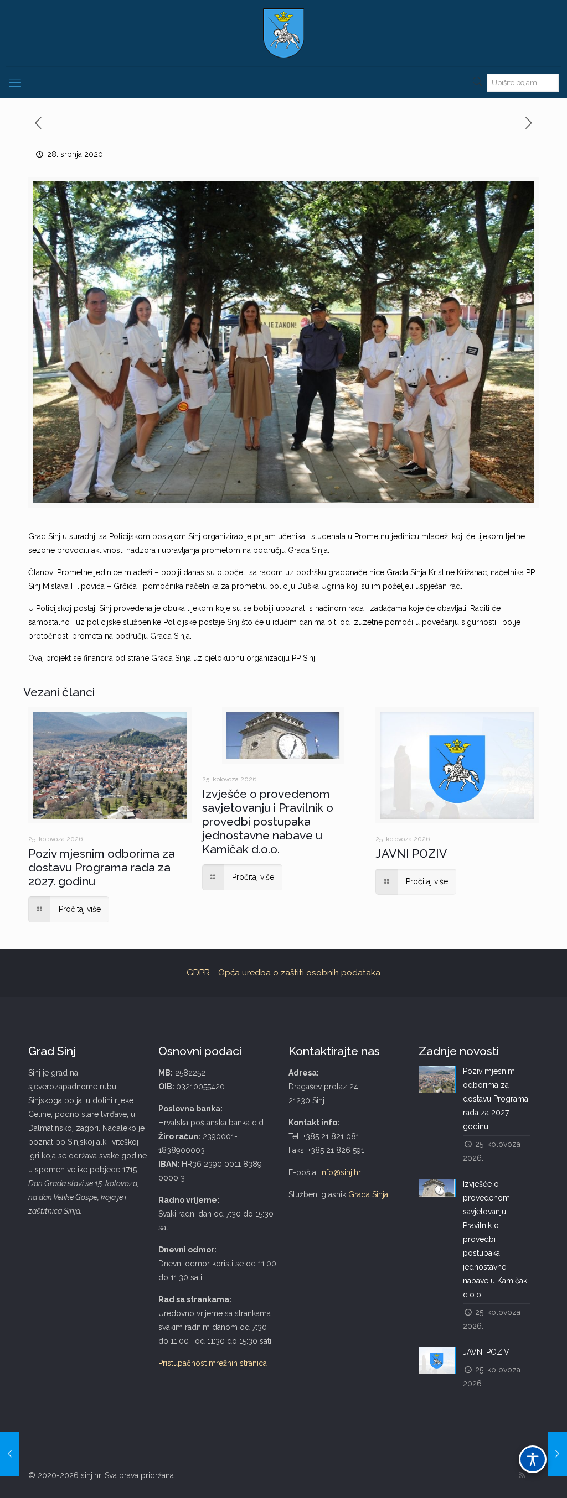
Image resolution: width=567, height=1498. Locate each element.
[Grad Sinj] (283, 33)
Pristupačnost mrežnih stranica (212, 1363)
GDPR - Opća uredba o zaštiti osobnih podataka (283, 973)
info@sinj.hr (340, 1172)
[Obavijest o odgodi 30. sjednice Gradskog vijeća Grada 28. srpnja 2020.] (9, 1454)
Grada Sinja (368, 1194)
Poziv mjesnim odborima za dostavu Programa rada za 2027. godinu (101, 867)
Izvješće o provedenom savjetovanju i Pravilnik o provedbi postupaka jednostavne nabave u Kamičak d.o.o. (267, 821)
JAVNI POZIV (411, 853)
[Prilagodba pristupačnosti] (533, 1459)
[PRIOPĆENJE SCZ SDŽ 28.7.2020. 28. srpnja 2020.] (557, 1454)
